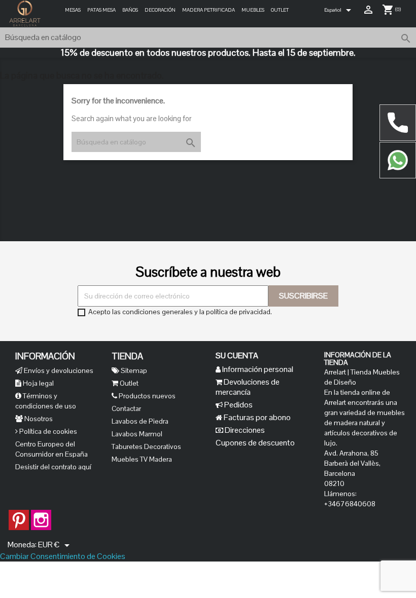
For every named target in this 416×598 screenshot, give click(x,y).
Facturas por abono (256, 417)
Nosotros (38, 418)
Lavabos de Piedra (140, 421)
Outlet (280, 10)
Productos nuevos (146, 395)
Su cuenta (237, 355)
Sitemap (133, 370)
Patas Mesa (101, 10)
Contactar (126, 408)
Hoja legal (37, 383)
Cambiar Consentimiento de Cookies (62, 556)
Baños (130, 10)
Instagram (41, 515)
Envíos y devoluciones (57, 370)
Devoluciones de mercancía (248, 387)
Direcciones (244, 430)
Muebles (252, 10)
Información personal (257, 369)
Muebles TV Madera (142, 459)
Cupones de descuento (255, 442)
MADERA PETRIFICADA (208, 10)
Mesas (73, 10)
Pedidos (238, 404)
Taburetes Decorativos (146, 446)
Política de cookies (47, 431)
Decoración (160, 10)
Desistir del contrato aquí (53, 466)
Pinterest (19, 515)
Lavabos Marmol (137, 433)
